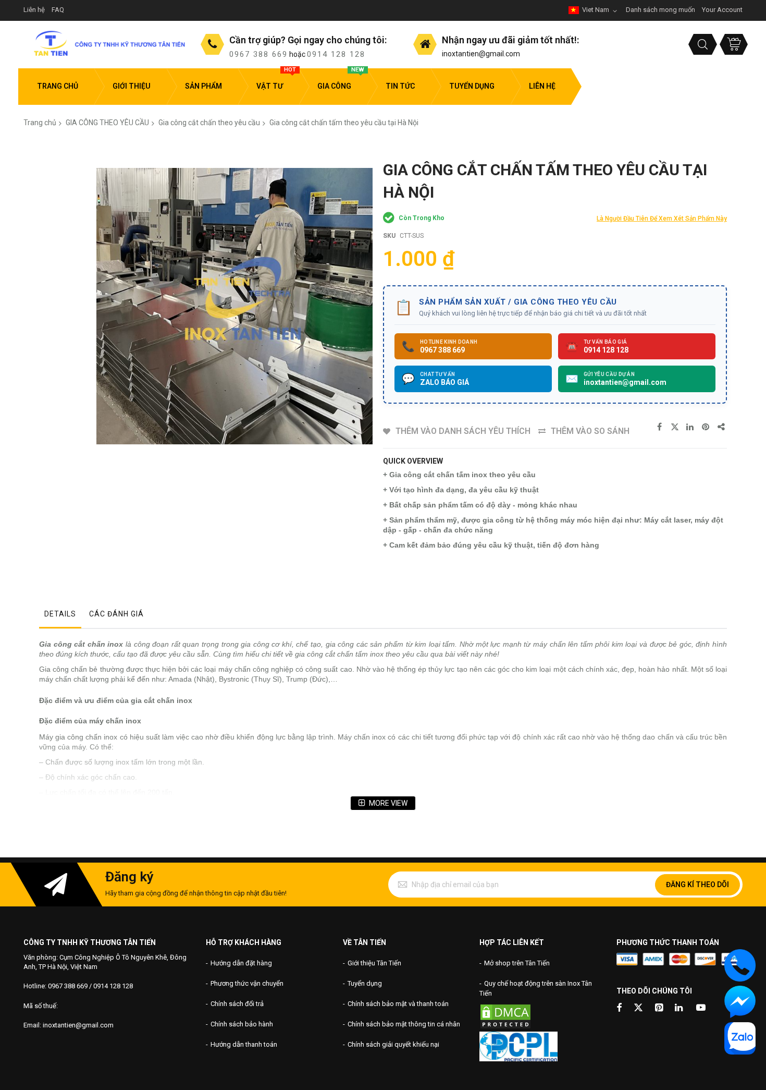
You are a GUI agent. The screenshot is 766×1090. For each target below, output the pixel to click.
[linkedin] (679, 1008)
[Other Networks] (721, 427)
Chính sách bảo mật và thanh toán (398, 1004)
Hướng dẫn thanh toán (244, 1044)
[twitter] (638, 1008)
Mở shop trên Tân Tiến (517, 963)
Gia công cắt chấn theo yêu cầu (209, 122)
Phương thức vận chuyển (247, 983)
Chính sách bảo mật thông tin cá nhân (404, 1024)
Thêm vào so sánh (590, 431)
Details (60, 614)
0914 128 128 (336, 54)
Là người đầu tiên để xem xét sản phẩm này (662, 218)
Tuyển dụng (365, 983)
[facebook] (619, 1008)
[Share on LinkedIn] (690, 427)
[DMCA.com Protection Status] (505, 1027)
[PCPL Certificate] (518, 1059)
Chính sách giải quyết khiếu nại (393, 1044)
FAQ (58, 10)
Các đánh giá (116, 614)
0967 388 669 (258, 54)
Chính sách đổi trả (237, 1004)
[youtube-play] (701, 1008)
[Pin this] (706, 427)
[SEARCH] (703, 44)
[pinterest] (659, 1008)
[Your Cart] (734, 44)
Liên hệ (34, 10)
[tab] (60, 616)
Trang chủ (39, 122)
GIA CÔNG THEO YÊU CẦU (107, 122)
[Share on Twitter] (675, 427)
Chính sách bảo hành (242, 1024)
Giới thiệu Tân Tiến (374, 963)
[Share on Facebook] (659, 427)
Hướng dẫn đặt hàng (241, 963)
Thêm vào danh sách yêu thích (463, 431)
